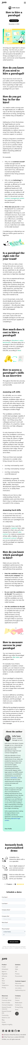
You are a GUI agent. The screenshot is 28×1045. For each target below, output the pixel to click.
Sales (16, 969)
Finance (17, 974)
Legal (16, 967)
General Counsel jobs (6, 1012)
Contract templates (7, 1005)
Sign (3, 978)
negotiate (14, 528)
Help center (18, 983)
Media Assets (18, 1002)
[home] (4, 3)
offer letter (15, 657)
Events (4, 1022)
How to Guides (6, 1002)
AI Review (4, 976)
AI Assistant (5, 969)
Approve (4, 971)
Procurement (18, 976)
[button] (25, 2)
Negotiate (4, 974)
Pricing (4, 987)
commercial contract (10, 538)
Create (4, 967)
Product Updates (19, 985)
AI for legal (5, 998)
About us (17, 998)
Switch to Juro (6, 1017)
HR (16, 971)
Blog (3, 1020)
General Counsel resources (6, 1008)
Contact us (18, 1005)
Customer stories (6, 1000)
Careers (17, 1000)
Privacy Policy (19, 1007)
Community (5, 1015)
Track (3, 983)
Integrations (5, 985)
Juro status (18, 988)
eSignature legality (7, 1024)
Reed (19, 350)
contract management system (14, 198)
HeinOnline (14, 777)
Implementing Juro (20, 990)
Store (3, 981)
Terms (16, 1009)
